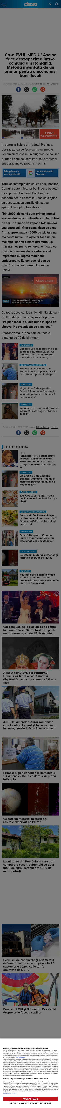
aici (40, 1068)
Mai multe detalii (20, 1057)
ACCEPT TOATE (30, 1099)
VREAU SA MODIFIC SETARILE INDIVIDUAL (30, 1103)
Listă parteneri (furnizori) (10, 1093)
